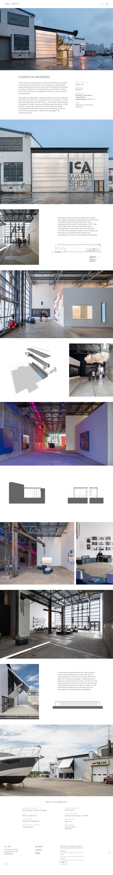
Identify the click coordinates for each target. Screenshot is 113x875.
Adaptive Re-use (81, 99)
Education (79, 95)
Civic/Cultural (87, 95)
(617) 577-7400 (8, 854)
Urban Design (80, 97)
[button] (107, 4)
